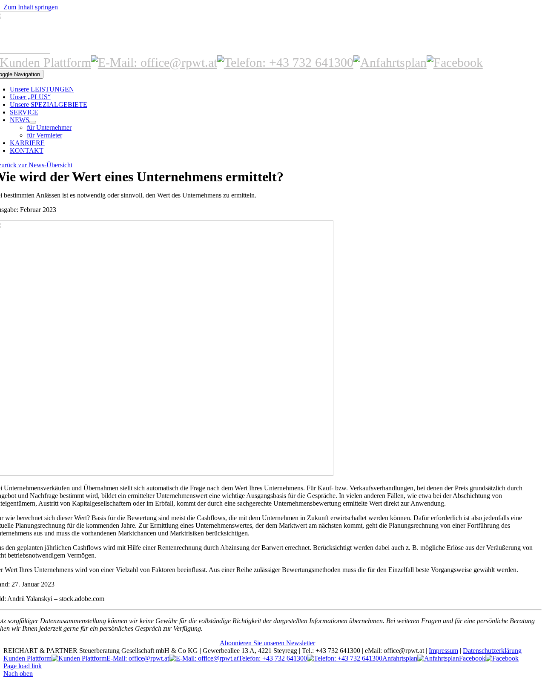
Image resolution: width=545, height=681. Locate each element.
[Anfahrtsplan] (390, 62)
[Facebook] (455, 62)
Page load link (22, 666)
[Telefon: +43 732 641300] (285, 62)
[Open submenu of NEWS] (32, 122)
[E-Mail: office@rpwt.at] (154, 62)
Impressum (443, 650)
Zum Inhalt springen (30, 7)
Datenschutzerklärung (492, 650)
